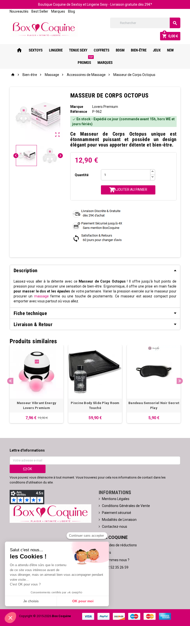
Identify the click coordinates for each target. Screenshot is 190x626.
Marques (58, 11)
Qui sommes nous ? (114, 560)
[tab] (95, 270)
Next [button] (180, 381)
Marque (76, 107)
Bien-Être (138, 50)
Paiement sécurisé (116, 513)
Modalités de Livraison (119, 520)
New (170, 50)
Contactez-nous (114, 527)
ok (29, 469)
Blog (71, 11)
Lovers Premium (105, 107)
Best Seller (39, 11)
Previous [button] (10, 381)
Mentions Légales (115, 499)
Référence (78, 112)
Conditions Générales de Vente (126, 506)
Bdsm (120, 50)
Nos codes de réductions (118, 545)
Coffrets (101, 50)
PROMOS (85, 60)
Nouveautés (19, 11)
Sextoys (36, 50)
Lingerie (56, 50)
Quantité (82, 175)
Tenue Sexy (78, 50)
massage (41, 296)
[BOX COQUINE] (44, 29)
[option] (36, 384)
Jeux (157, 50)
